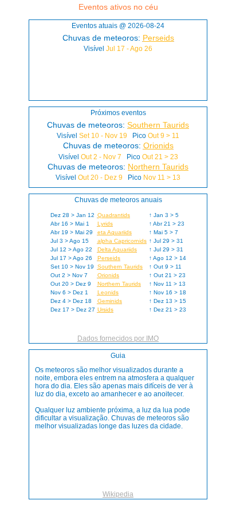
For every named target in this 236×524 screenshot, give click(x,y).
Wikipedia (118, 494)
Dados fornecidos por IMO (118, 338)
